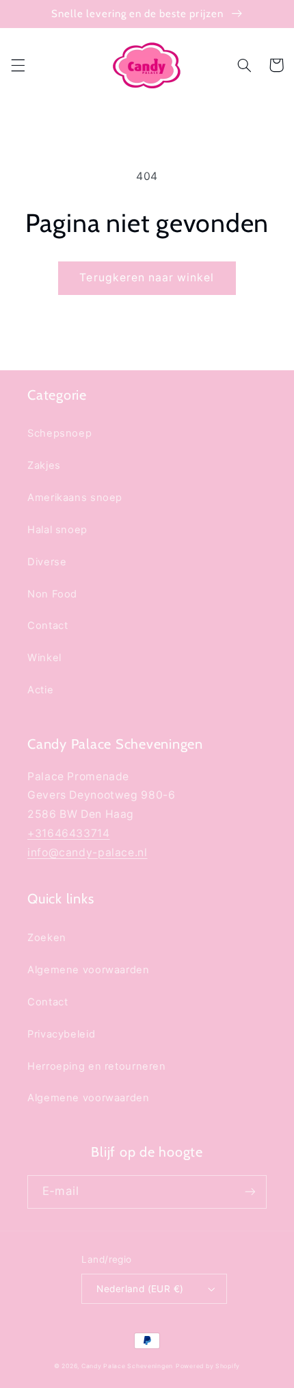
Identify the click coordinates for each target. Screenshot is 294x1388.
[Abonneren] (250, 1192)
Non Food (52, 594)
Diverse (46, 562)
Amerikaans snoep (74, 497)
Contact (47, 625)
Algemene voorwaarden (88, 970)
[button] (18, 65)
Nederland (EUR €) (139, 1288)
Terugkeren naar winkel (146, 277)
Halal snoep (57, 530)
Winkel (44, 658)
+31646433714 (68, 833)
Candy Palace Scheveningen (127, 1366)
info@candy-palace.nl (87, 852)
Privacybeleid (61, 1034)
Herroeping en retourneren (96, 1066)
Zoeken (46, 937)
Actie (40, 690)
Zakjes (44, 465)
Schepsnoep (59, 433)
